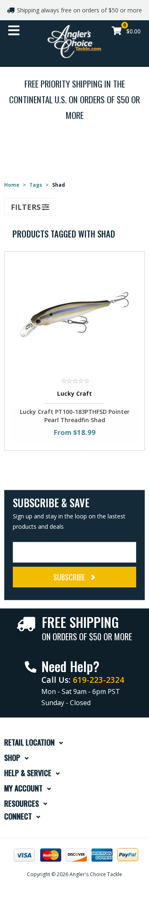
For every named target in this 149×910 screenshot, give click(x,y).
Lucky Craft (74, 393)
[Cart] (117, 32)
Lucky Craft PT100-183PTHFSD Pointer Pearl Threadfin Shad (75, 416)
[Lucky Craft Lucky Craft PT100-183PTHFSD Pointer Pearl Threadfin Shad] (74, 314)
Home (11, 184)
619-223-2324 (98, 679)
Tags (35, 184)
